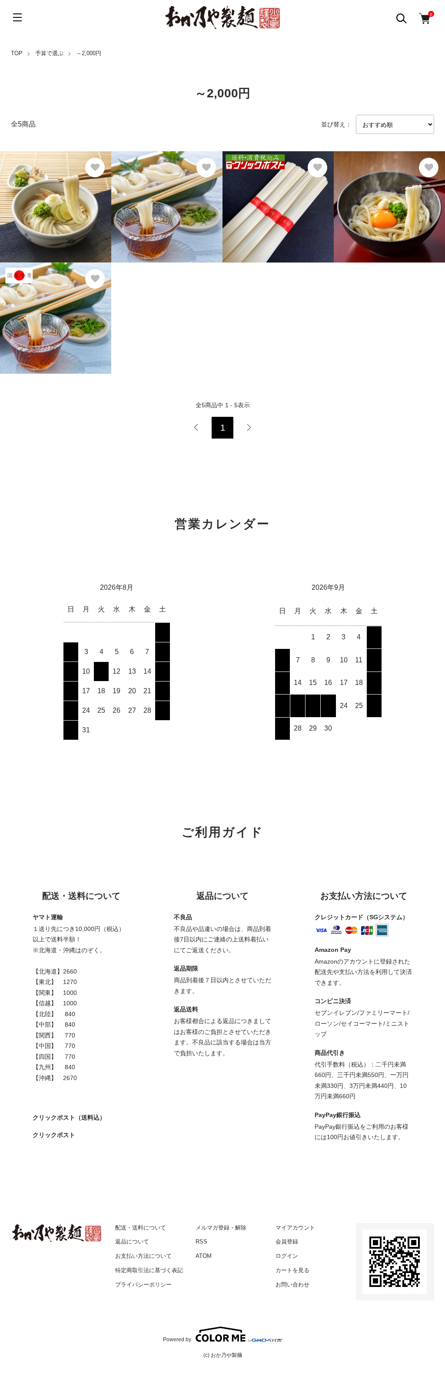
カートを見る (292, 1270)
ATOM (204, 1256)
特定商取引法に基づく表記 (149, 1270)
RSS (201, 1241)
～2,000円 (88, 53)
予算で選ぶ (49, 53)
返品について (132, 1241)
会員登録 (287, 1241)
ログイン (287, 1256)
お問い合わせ (292, 1284)
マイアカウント (295, 1227)
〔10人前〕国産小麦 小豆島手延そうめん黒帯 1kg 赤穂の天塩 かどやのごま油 (54, 313)
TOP (17, 53)
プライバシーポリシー (143, 1284)
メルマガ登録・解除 (221, 1227)
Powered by (177, 1339)
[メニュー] (17, 17)
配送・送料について (140, 1227)
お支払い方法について (143, 1256)
